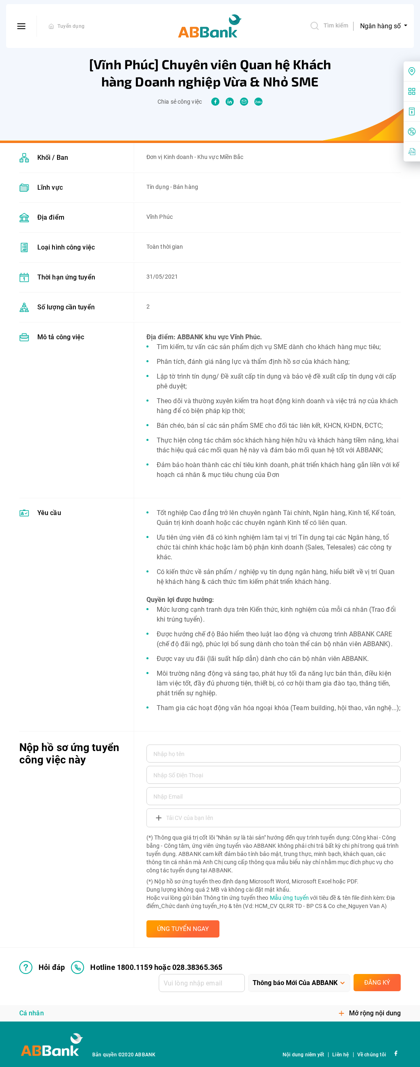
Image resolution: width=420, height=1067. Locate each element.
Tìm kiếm (336, 25)
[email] (244, 102)
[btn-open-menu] (21, 26)
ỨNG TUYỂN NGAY (183, 929)
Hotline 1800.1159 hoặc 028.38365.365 (156, 967)
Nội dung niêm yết (303, 1055)
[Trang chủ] (51, 26)
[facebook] (215, 102)
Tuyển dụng (70, 26)
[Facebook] (395, 1053)
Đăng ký (377, 982)
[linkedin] (230, 102)
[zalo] (258, 102)
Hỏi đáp (52, 967)
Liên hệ (340, 1055)
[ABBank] (210, 26)
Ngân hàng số (381, 26)
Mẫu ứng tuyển (289, 897)
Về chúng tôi (371, 1055)
